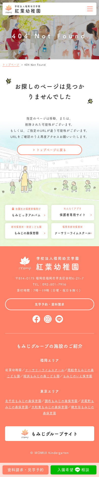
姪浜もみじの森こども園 (41, 376)
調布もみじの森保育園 (61, 401)
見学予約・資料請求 (49, 304)
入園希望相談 (73, 469)
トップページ (11, 64)
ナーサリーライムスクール (44, 370)
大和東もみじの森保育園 (49, 407)
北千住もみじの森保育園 (23, 401)
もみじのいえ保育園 (77, 376)
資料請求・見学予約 (25, 469)
